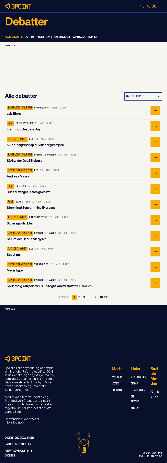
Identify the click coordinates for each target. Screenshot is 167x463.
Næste (104, 297)
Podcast (117, 390)
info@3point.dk (14, 422)
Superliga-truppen (84, 37)
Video (115, 383)
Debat (134, 383)
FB (152, 392)
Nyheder (117, 377)
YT (156, 397)
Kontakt (136, 408)
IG (158, 392)
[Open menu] (160, 6)
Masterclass (62, 37)
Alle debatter (14, 37)
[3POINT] (83, 358)
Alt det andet (34, 37)
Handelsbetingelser (18, 444)
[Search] (142, 6)
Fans (49, 37)
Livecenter (138, 390)
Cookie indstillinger (19, 438)
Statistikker (139, 377)
